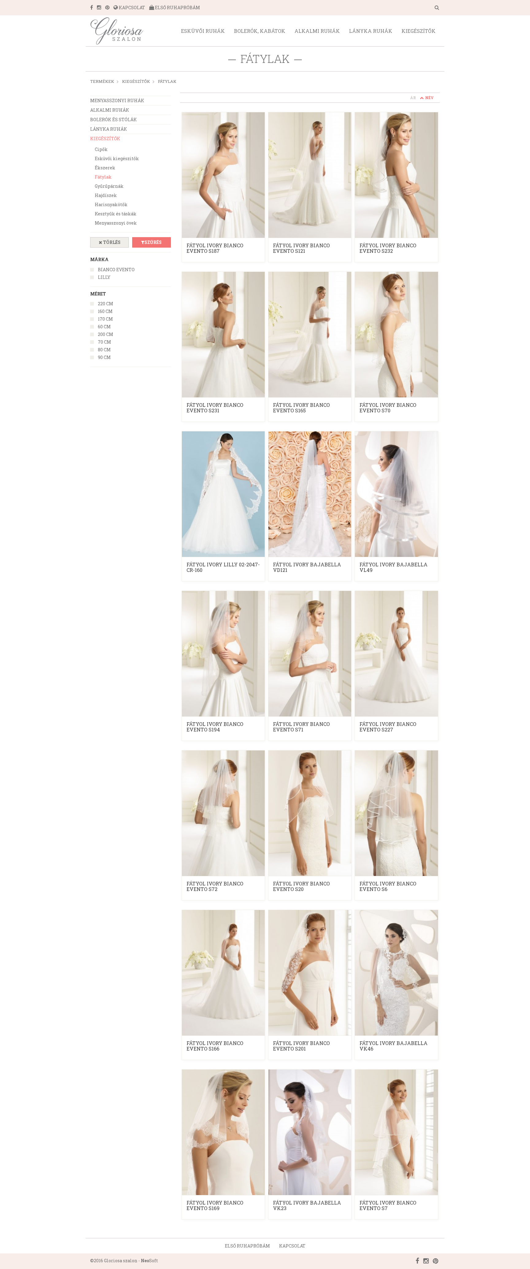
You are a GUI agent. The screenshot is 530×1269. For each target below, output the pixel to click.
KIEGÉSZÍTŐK (136, 81)
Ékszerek (105, 168)
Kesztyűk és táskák (115, 214)
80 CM (104, 350)
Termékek (102, 81)
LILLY (104, 277)
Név (429, 97)
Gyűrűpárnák (109, 186)
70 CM (104, 342)
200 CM (105, 334)
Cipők (101, 149)
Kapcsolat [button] (292, 1246)
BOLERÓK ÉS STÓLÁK (113, 119)
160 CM (105, 311)
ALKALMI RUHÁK (109, 110)
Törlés (111, 242)
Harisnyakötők (111, 204)
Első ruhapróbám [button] (247, 1246)
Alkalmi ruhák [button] (317, 31)
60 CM (104, 327)
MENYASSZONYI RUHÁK (117, 100)
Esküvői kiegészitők (117, 158)
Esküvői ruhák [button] (203, 31)
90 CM (104, 357)
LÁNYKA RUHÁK (108, 129)
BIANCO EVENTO (116, 269)
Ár (413, 97)
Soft (149, 1260)
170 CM (105, 319)
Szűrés (153, 242)
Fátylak (167, 81)
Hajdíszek (106, 195)
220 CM (105, 304)
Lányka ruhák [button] (370, 31)
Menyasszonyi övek (116, 223)
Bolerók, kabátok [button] (259, 31)
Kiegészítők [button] (418, 31)
